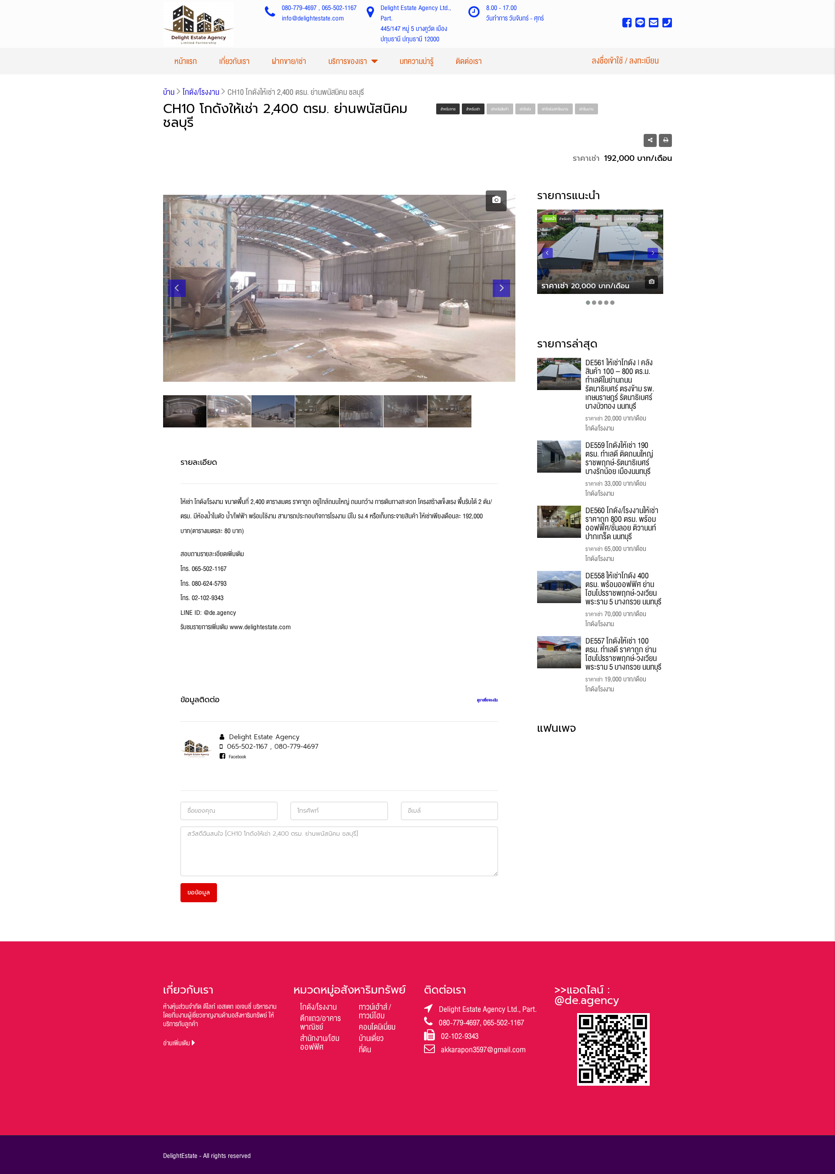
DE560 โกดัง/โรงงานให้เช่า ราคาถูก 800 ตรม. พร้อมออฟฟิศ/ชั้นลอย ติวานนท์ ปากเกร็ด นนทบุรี (621, 523)
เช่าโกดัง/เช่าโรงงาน (555, 109)
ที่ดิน (365, 1049)
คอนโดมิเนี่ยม (377, 1027)
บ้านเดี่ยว (371, 1038)
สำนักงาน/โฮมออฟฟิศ (319, 1043)
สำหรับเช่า (473, 109)
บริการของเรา (347, 61)
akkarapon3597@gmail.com (483, 1049)
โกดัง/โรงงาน (318, 1007)
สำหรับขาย (448, 109)
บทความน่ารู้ (417, 61)
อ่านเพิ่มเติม (177, 1043)
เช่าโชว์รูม (650, 219)
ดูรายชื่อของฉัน (487, 700)
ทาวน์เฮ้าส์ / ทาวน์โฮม (375, 1011)
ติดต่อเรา (469, 61)
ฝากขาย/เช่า (289, 61)
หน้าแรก (185, 61)
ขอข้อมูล (198, 892)
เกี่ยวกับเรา (234, 61)
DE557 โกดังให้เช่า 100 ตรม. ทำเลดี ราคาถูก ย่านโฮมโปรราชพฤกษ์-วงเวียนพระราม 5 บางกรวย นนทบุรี (623, 654)
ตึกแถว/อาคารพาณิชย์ (320, 1023)
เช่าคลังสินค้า (500, 109)
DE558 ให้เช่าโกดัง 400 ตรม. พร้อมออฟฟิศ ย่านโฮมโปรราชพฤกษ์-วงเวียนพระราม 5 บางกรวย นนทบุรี (623, 588)
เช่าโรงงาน (586, 109)
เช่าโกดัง (525, 109)
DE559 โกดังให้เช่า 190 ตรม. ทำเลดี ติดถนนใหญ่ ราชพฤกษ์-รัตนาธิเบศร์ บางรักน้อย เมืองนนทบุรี (619, 458)
